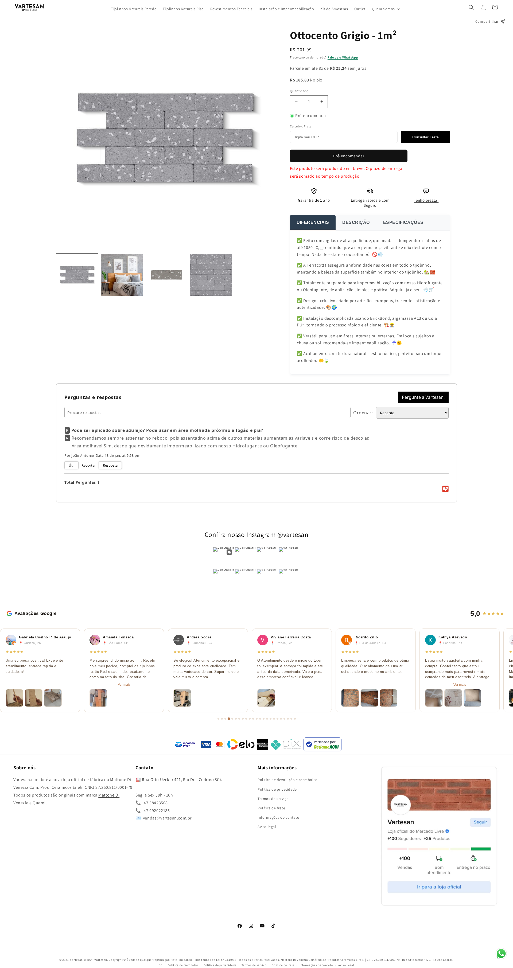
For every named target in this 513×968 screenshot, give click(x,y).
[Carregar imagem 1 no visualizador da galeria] (77, 275)
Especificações (403, 222)
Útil (71, 465)
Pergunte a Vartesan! (423, 397)
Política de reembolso (183, 965)
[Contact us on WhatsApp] (501, 955)
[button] (385, 8)
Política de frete (271, 808)
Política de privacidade (277, 789)
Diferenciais (313, 222)
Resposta (110, 465)
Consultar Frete (425, 137)
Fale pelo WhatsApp (343, 57)
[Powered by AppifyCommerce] (445, 489)
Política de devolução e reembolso (288, 780)
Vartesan (76, 960)
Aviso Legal (346, 965)
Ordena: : (363, 413)
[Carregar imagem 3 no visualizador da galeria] (166, 275)
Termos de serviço (273, 798)
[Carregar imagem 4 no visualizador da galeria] (211, 275)
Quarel (39, 803)
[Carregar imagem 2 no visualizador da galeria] (122, 275)
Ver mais (124, 684)
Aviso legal (267, 826)
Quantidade (299, 91)
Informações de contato (278, 817)
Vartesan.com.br (29, 780)
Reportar (88, 465)
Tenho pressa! (426, 200)
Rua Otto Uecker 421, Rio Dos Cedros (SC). (182, 780)
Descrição (356, 222)
